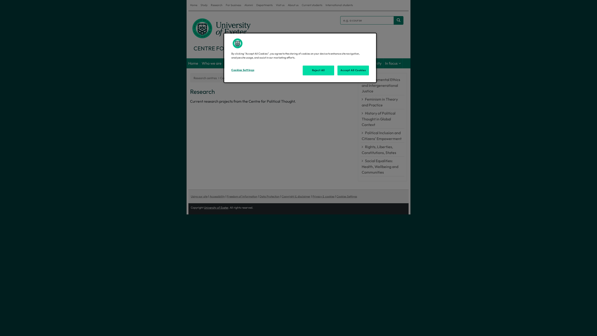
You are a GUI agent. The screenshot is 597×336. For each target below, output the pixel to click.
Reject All (318, 70)
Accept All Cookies (353, 70)
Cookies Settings (242, 70)
